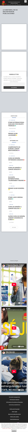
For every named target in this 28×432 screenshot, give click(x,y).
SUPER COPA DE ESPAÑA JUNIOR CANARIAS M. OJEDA (16, 217)
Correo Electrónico (14, 81)
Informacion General (14, 399)
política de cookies (6, 428)
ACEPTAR (14, 431)
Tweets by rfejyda (14, 260)
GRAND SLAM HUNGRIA (16, 188)
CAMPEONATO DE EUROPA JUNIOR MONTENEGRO (14, 148)
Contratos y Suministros (14, 404)
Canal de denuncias (14, 419)
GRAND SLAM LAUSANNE (12, 134)
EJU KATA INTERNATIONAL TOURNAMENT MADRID (16, 178)
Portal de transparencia (14, 397)
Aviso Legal (14, 411)
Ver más (14, 227)
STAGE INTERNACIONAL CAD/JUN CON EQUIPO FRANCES (16, 124)
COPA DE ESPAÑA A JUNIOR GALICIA (14, 207)
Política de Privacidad (14, 409)
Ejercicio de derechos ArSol (14, 414)
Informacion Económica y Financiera (14, 402)
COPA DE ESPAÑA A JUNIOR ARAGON (14, 168)
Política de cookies (14, 416)
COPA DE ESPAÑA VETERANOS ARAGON (15, 159)
